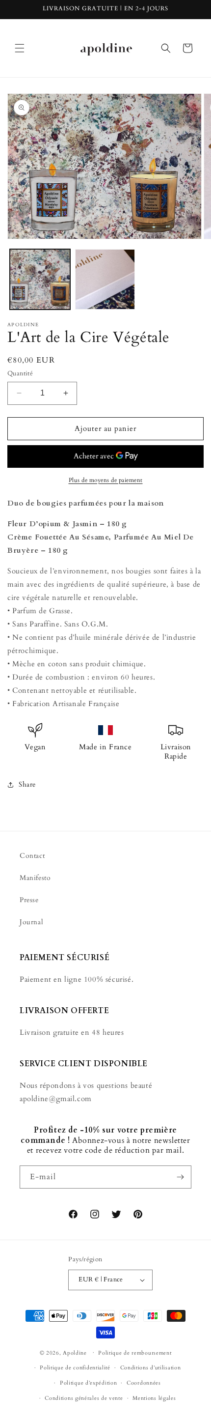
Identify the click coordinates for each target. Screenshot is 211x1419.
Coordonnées (144, 1383)
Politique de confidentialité (75, 1367)
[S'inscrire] (180, 1177)
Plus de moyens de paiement (106, 480)
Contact (32, 855)
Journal (31, 922)
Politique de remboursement (134, 1353)
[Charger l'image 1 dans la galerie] (40, 279)
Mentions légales (154, 1398)
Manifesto (35, 877)
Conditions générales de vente (84, 1398)
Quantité (20, 373)
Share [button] (27, 784)
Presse (29, 900)
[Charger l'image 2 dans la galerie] (105, 279)
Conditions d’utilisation (150, 1367)
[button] (19, 48)
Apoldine (75, 1352)
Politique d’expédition (88, 1383)
